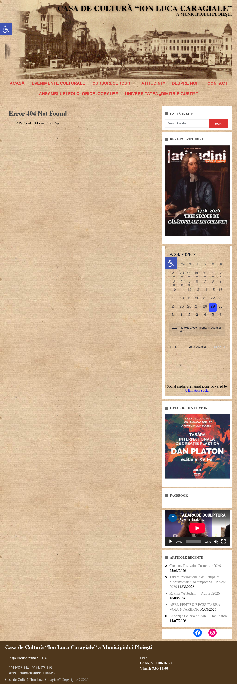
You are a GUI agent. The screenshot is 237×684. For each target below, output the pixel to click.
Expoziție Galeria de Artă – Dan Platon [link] (198, 615)
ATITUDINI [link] (151, 83)
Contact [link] (217, 83)
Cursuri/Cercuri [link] (111, 83)
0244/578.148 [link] (19, 667)
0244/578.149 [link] (42, 667)
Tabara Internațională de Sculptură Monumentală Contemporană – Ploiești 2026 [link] (197, 581)
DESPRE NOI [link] (184, 83)
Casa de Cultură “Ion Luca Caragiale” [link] (144, 8)
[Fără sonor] (216, 541)
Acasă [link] (17, 83)
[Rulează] (170, 541)
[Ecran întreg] (223, 541)
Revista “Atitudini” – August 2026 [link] (194, 593)
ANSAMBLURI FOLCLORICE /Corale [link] (77, 93)
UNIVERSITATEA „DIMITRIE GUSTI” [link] (160, 93)
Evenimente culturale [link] (58, 83)
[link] (6, 29)
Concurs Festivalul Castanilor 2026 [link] (195, 565)
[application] (197, 528)
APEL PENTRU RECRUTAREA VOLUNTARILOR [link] (194, 607)
